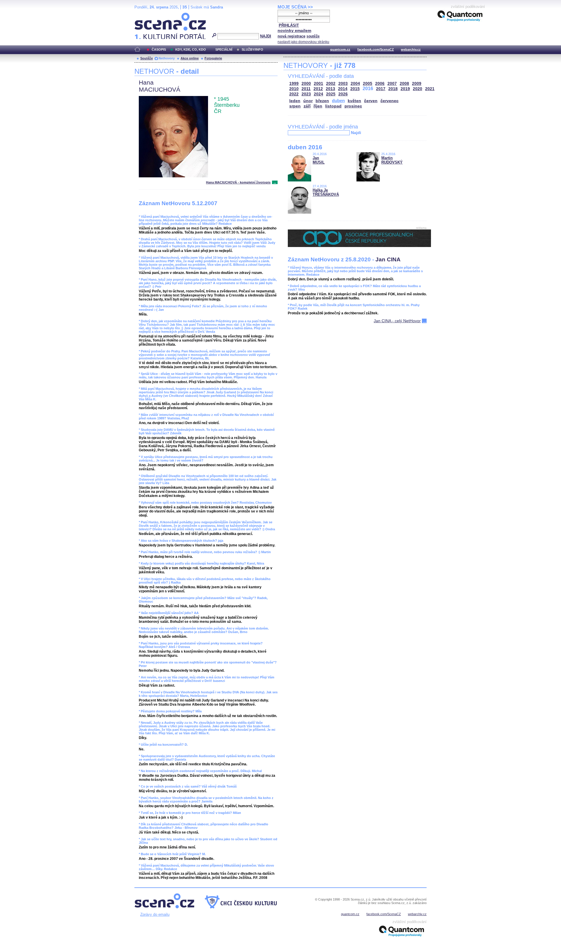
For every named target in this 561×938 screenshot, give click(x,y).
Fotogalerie (213, 58)
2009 (416, 83)
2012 (318, 89)
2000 (306, 83)
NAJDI (265, 36)
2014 (342, 89)
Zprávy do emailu (154, 914)
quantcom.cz (340, 49)
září (307, 106)
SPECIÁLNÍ (223, 49)
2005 (367, 83)
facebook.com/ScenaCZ (375, 49)
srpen (295, 106)
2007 (392, 83)
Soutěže (146, 58)
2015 (355, 89)
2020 (417, 89)
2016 (368, 88)
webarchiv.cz (411, 49)
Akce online (190, 58)
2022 (294, 94)
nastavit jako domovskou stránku (303, 42)
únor (308, 101)
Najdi (356, 132)
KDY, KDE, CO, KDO (190, 49)
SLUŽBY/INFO (252, 49)
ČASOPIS (159, 49)
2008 (404, 83)
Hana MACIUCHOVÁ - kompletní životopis (238, 182)
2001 (318, 83)
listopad (333, 106)
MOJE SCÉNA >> (295, 6)
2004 (355, 83)
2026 (343, 94)
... (274, 182)
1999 (294, 83)
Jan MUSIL (319, 160)
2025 (330, 94)
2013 (330, 89)
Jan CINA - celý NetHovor (397, 320)
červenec (389, 101)
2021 (429, 89)
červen (371, 101)
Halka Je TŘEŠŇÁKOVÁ (326, 192)
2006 (380, 83)
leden (294, 101)
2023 (306, 94)
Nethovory (167, 58)
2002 (330, 83)
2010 (294, 89)
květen (354, 101)
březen (322, 101)
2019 (405, 89)
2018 (393, 89)
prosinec (353, 106)
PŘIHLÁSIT (289, 25)
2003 (343, 83)
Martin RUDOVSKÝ (392, 160)
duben (338, 100)
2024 (318, 94)
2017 (380, 89)
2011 (306, 89)
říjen (318, 106)
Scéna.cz (144, 15)
